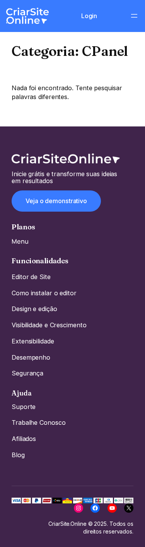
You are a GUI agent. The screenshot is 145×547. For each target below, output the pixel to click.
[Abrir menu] (134, 15)
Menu (20, 241)
